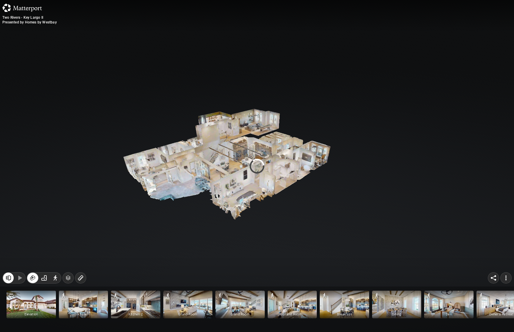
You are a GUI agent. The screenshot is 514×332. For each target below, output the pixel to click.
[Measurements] (80, 278)
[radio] (32, 278)
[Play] (19, 278)
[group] (44, 278)
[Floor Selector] (68, 278)
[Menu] (506, 278)
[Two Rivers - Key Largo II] (257, 166)
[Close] (8, 278)
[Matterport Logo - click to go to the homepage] (22, 7)
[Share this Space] (493, 278)
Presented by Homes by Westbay (29, 22)
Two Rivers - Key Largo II (22, 17)
